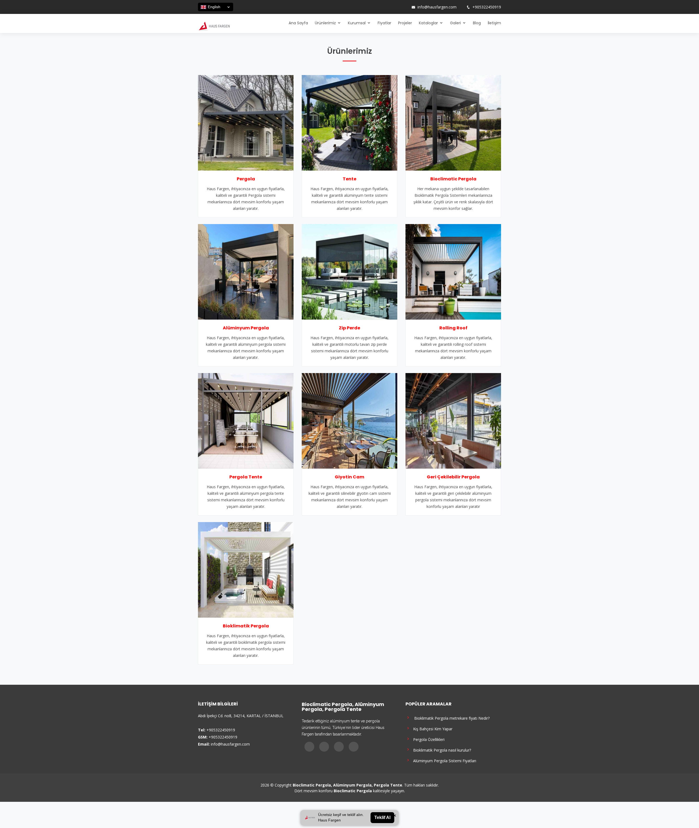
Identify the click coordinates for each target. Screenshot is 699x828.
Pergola (246, 179)
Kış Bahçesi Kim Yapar (431, 728)
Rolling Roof (453, 328)
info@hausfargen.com (437, 7)
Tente (349, 179)
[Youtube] (397, 7)
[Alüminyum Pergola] (246, 271)
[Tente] (349, 122)
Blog (477, 23)
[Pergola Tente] (246, 420)
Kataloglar (428, 23)
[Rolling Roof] (453, 271)
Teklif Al (382, 817)
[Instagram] (389, 7)
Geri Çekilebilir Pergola (453, 477)
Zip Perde (349, 328)
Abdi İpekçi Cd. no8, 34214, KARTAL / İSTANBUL (240, 715)
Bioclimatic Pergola (453, 179)
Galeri (455, 23)
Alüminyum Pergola (246, 328)
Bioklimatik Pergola (246, 626)
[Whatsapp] (404, 7)
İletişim (494, 23)
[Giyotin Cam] (349, 420)
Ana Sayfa (298, 23)
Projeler (405, 23)
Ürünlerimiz (325, 23)
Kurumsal (357, 23)
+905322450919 (486, 7)
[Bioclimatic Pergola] (453, 122)
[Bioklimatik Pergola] (246, 569)
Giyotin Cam (349, 477)
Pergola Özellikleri (428, 739)
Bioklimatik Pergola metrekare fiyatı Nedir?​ (450, 718)
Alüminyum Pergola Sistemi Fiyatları (443, 760)
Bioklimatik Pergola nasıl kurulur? (441, 749)
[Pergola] (246, 122)
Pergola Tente (245, 477)
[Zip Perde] (349, 271)
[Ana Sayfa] (214, 26)
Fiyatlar (384, 23)
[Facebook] (382, 7)
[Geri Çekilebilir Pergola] (453, 420)
